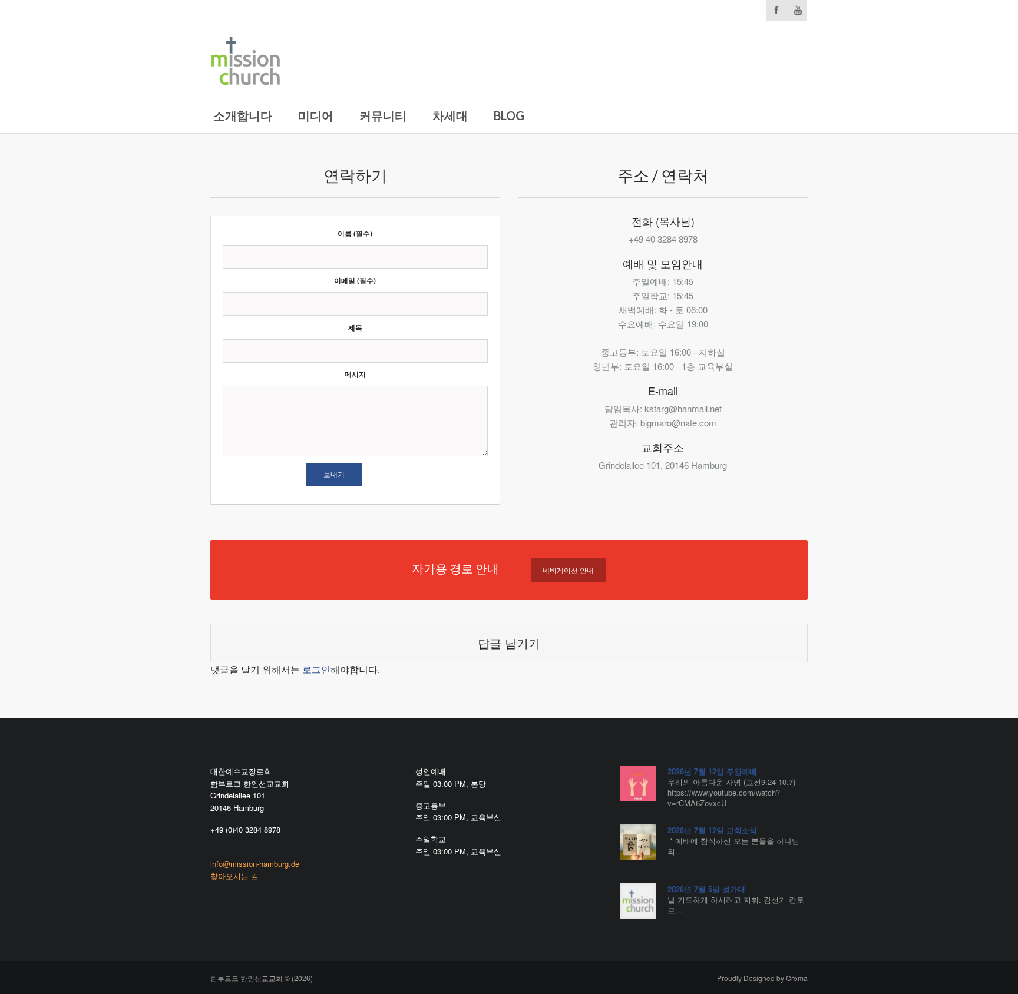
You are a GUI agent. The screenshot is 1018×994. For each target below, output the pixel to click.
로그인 (316, 669)
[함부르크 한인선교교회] (245, 58)
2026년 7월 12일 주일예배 (712, 771)
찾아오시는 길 (234, 876)
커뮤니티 (382, 115)
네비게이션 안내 (568, 570)
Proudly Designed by (762, 978)
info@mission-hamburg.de (254, 863)
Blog (509, 115)
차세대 (450, 115)
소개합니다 (242, 115)
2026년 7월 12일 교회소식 (712, 830)
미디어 (315, 115)
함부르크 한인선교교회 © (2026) (261, 978)
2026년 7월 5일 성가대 (706, 888)
